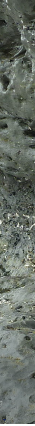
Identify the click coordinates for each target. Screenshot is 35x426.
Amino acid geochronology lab (19, 420)
